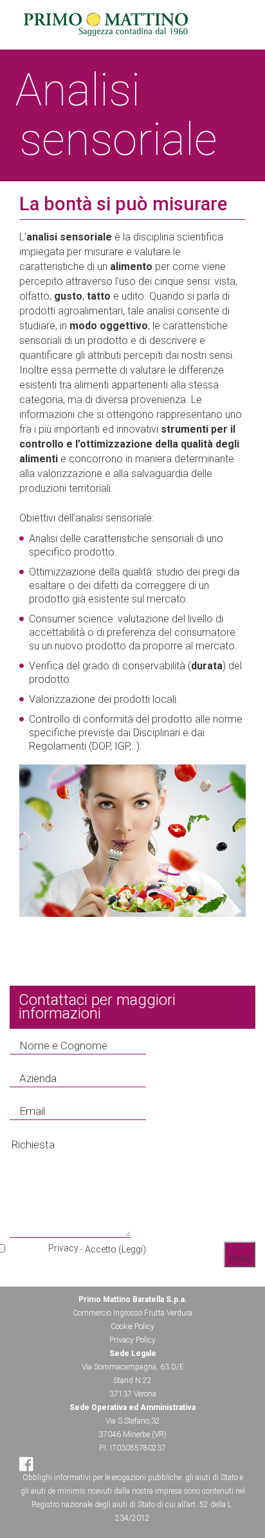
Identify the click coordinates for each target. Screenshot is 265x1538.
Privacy (63, 1248)
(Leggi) (132, 1249)
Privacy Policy (132, 1339)
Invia (239, 1259)
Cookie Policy (132, 1326)
